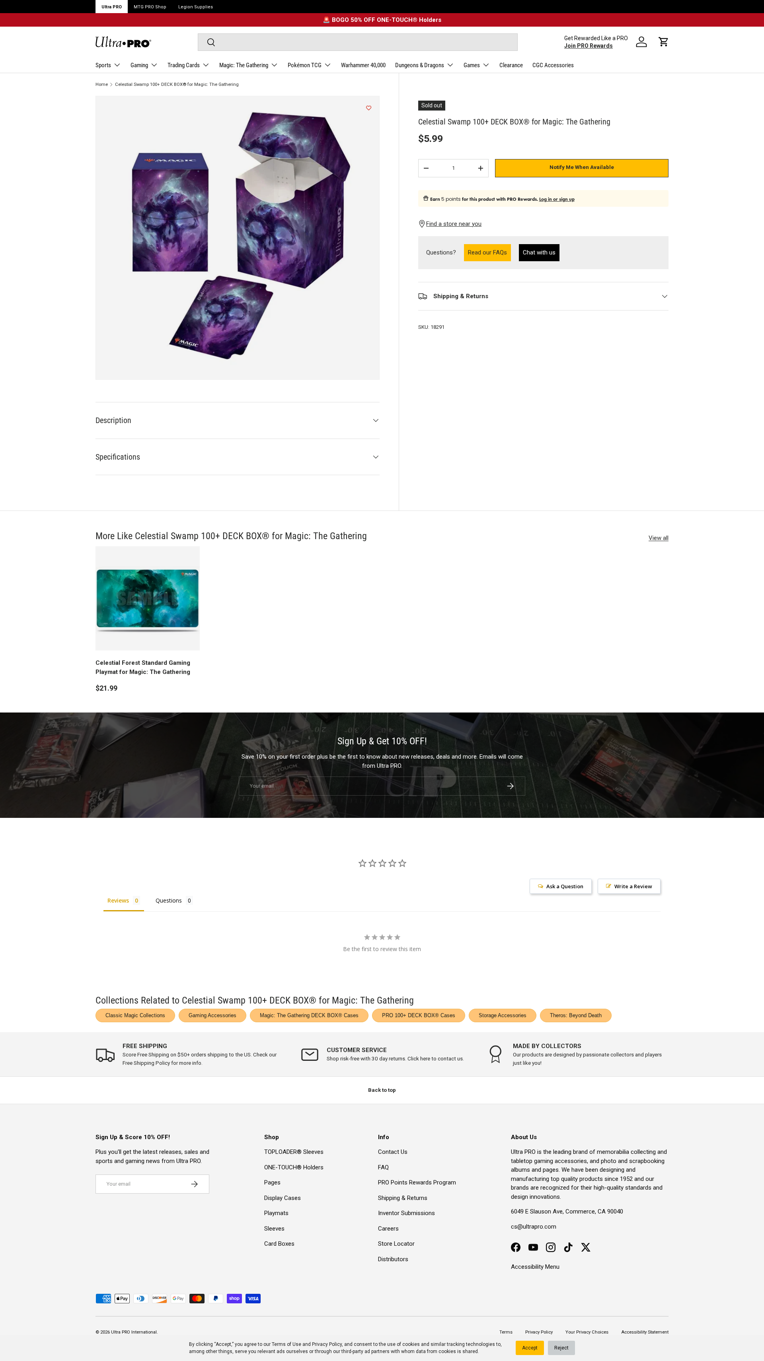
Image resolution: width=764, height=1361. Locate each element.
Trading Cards (184, 65)
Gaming (139, 65)
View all (658, 538)
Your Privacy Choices (586, 1332)
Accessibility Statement (644, 1332)
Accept (530, 1348)
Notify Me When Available (582, 167)
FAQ (383, 1167)
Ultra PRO (111, 7)
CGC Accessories (553, 65)
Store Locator (396, 1243)
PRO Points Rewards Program (417, 1182)
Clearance (511, 65)
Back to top (382, 1090)
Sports (103, 65)
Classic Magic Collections (135, 1015)
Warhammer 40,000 (363, 65)
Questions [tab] (169, 900)
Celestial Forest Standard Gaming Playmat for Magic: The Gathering (143, 667)
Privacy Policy (327, 1344)
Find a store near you (453, 223)
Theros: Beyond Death (576, 1015)
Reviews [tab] (118, 900)
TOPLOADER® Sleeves (294, 1151)
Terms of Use (286, 1344)
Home (102, 84)
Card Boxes (279, 1243)
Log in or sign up (557, 199)
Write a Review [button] (633, 886)
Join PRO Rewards (588, 46)
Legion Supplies (195, 7)
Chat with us (539, 252)
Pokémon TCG (305, 65)
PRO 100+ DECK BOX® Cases (418, 1015)
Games (472, 65)
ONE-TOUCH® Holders (294, 1167)
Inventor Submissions (406, 1213)
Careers (388, 1228)
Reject (561, 1348)
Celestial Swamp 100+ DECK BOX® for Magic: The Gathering (177, 84)
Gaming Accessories (212, 1015)
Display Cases (282, 1198)
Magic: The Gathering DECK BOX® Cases (309, 1015)
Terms (506, 1332)
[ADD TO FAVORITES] (368, 108)
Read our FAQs (489, 252)
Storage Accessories (502, 1015)
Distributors (393, 1259)
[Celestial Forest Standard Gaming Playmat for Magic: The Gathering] (148, 598)
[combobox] (357, 42)
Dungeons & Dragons (419, 65)
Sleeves (274, 1228)
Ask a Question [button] (564, 886)
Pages (272, 1182)
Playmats (276, 1213)
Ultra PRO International (134, 1332)
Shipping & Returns (402, 1198)
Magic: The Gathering (243, 65)
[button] (663, 41)
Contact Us (392, 1151)
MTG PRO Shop (150, 7)
